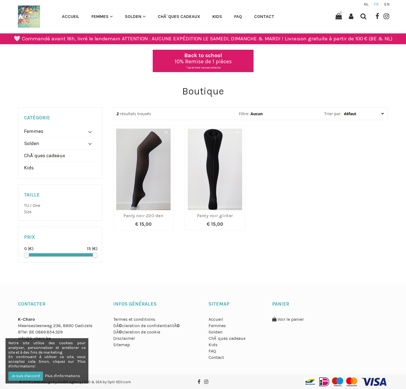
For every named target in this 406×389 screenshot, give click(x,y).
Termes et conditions (134, 319)
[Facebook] (377, 16)
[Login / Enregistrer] (351, 16)
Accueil (70, 16)
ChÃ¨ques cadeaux (179, 16)
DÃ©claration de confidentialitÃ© (146, 325)
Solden (133, 16)
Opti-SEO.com (119, 382)
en (386, 4)
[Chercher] (363, 16)
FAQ (238, 16)
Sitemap (121, 344)
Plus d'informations (62, 376)
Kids (217, 16)
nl (366, 4)
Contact (264, 16)
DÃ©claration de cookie (136, 332)
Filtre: (244, 113)
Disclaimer (124, 338)
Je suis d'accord (26, 376)
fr (376, 4)
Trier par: (333, 113)
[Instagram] (386, 16)
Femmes (100, 16)
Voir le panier (290, 319)
